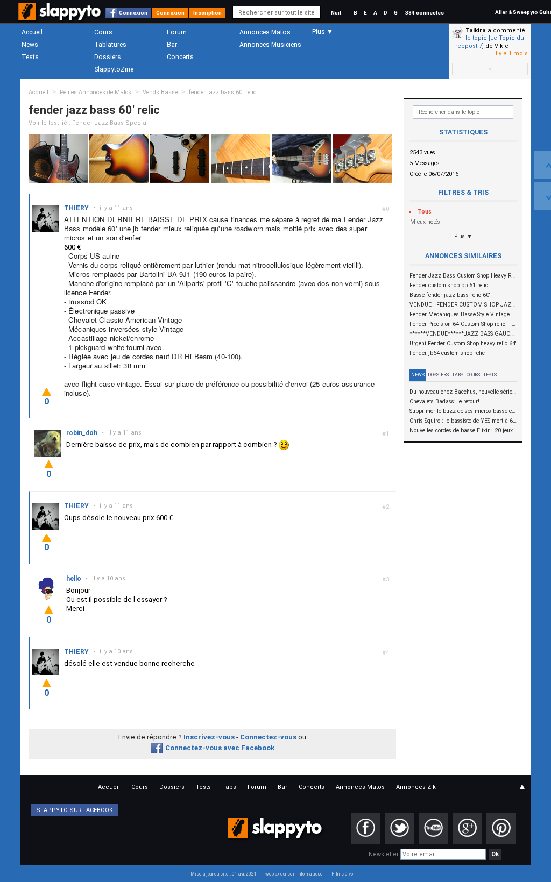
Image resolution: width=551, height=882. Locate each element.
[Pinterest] (501, 828)
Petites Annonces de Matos (95, 92)
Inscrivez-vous (209, 737)
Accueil (32, 32)
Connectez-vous (268, 737)
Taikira (475, 30)
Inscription (207, 13)
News (30, 44)
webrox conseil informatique (294, 874)
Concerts (180, 57)
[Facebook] (365, 828)
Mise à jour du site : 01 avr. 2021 (223, 874)
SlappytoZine (113, 69)
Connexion (133, 13)
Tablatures (110, 44)
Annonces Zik (416, 787)
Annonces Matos (265, 32)
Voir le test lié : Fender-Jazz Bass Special (88, 122)
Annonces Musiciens (270, 44)
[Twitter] (399, 828)
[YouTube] (433, 828)
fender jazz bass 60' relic (223, 92)
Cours (103, 32)
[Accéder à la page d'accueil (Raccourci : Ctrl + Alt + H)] (60, 17)
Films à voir (343, 874)
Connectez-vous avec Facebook (219, 748)
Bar (172, 44)
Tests (30, 57)
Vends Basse (160, 92)
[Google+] (467, 828)
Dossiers (107, 57)
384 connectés (424, 13)
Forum (177, 32)
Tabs (457, 375)
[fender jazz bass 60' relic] (58, 158)
